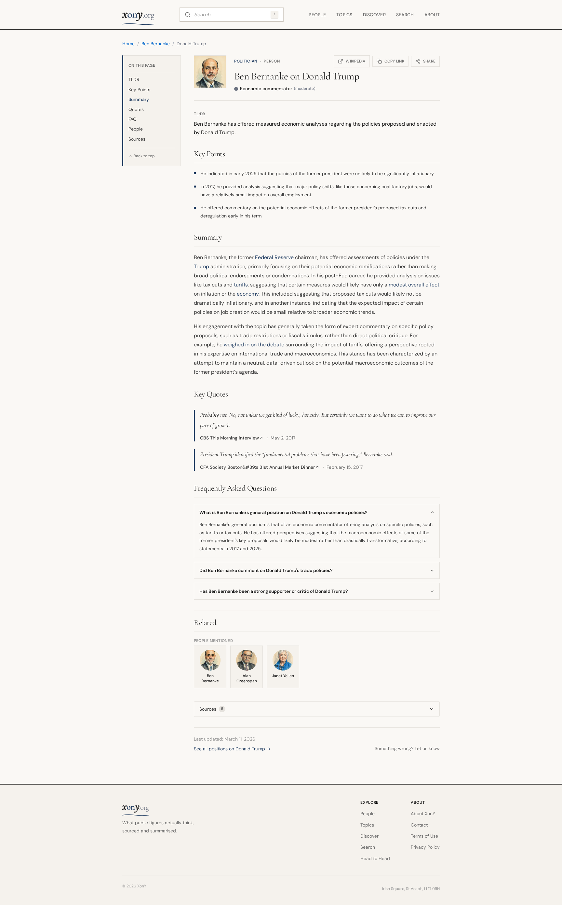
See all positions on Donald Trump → (232, 749)
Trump (201, 266)
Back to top (144, 156)
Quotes (136, 109)
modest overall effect (414, 284)
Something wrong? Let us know (407, 748)
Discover (374, 15)
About (432, 15)
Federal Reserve (274, 257)
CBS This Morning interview (231, 438)
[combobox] (232, 14)
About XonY (423, 813)
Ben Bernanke (261, 76)
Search (405, 15)
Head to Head (375, 858)
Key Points (139, 89)
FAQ (132, 119)
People (317, 15)
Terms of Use (424, 836)
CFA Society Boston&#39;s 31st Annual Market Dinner (259, 467)
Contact (419, 825)
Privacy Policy (425, 847)
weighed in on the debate (254, 344)
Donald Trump (330, 76)
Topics (344, 15)
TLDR (133, 79)
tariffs (241, 284)
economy (248, 293)
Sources (136, 139)
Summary (138, 99)
